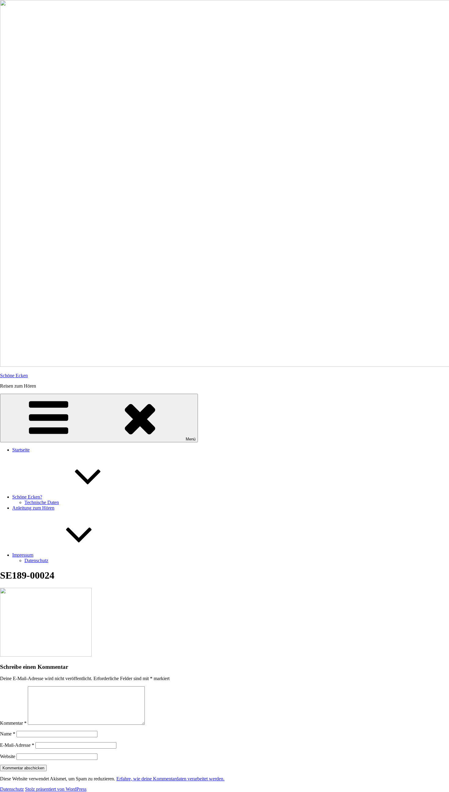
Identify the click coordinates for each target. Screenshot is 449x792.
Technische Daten (41, 502)
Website (7, 756)
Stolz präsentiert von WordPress (55, 789)
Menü (190, 439)
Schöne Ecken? (27, 496)
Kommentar (13, 723)
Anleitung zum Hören (33, 507)
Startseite (21, 449)
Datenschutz (36, 560)
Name (7, 733)
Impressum (22, 555)
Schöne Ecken (14, 375)
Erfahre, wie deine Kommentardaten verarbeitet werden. (170, 778)
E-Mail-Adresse (17, 745)
